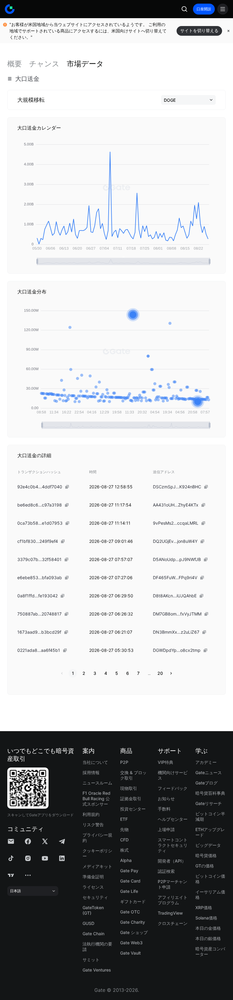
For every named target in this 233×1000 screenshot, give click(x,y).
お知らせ (166, 798)
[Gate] (10, 9)
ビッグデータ (208, 845)
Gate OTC (130, 911)
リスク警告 (93, 824)
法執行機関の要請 (97, 946)
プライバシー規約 (97, 837)
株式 (124, 850)
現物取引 (128, 788)
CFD (124, 839)
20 (160, 673)
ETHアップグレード (210, 832)
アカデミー (206, 762)
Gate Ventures (97, 969)
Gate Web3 (131, 942)
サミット (91, 959)
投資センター (133, 808)
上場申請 (166, 829)
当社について (95, 762)
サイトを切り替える (199, 30)
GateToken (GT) (93, 910)
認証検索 (166, 871)
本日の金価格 (208, 928)
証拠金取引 (130, 798)
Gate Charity (132, 922)
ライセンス (93, 886)
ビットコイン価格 (210, 878)
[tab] (14, 63)
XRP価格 (203, 907)
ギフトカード (133, 901)
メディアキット (97, 866)
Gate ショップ (134, 932)
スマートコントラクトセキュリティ (172, 845)
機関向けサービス (172, 775)
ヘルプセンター (172, 819)
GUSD (88, 923)
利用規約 (91, 814)
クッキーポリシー (97, 853)
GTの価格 (204, 865)
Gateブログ (206, 782)
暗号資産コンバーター (210, 951)
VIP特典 (165, 762)
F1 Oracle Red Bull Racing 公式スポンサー (96, 798)
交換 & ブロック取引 (133, 775)
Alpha (126, 860)
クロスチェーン (172, 923)
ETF (124, 819)
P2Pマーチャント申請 (172, 884)
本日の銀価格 (208, 938)
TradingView (170, 913)
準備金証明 (93, 876)
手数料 (164, 808)
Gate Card (130, 880)
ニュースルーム (97, 782)
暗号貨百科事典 (210, 793)
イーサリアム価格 (210, 894)
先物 (124, 829)
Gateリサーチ (208, 803)
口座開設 (204, 9)
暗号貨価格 (206, 855)
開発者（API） (172, 860)
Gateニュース (208, 772)
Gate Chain (93, 933)
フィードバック (172, 788)
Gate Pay (129, 870)
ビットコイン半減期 (210, 816)
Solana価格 (206, 917)
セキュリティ (95, 897)
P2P (124, 762)
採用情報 (91, 772)
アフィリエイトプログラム (172, 900)
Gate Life (129, 891)
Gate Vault (130, 952)
